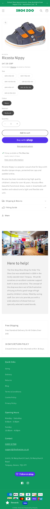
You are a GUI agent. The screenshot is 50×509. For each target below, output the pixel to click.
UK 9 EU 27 (11, 88)
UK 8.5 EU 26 (29, 82)
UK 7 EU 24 (27, 76)
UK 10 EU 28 (26, 87)
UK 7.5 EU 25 (11, 82)
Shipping (13, 67)
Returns (8, 380)
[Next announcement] (47, 3)
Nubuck (8, 113)
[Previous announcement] (3, 3)
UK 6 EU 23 (11, 76)
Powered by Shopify (31, 508)
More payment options (25, 146)
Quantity (5, 119)
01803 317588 (10, 444)
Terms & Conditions (13, 392)
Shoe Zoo (21, 508)
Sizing (7, 368)
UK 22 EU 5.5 (11, 93)
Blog (7, 386)
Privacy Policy (10, 403)
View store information (13, 160)
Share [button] (7, 215)
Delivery (8, 374)
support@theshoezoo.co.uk (17, 449)
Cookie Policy (10, 397)
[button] (3, 10)
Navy (7, 103)
